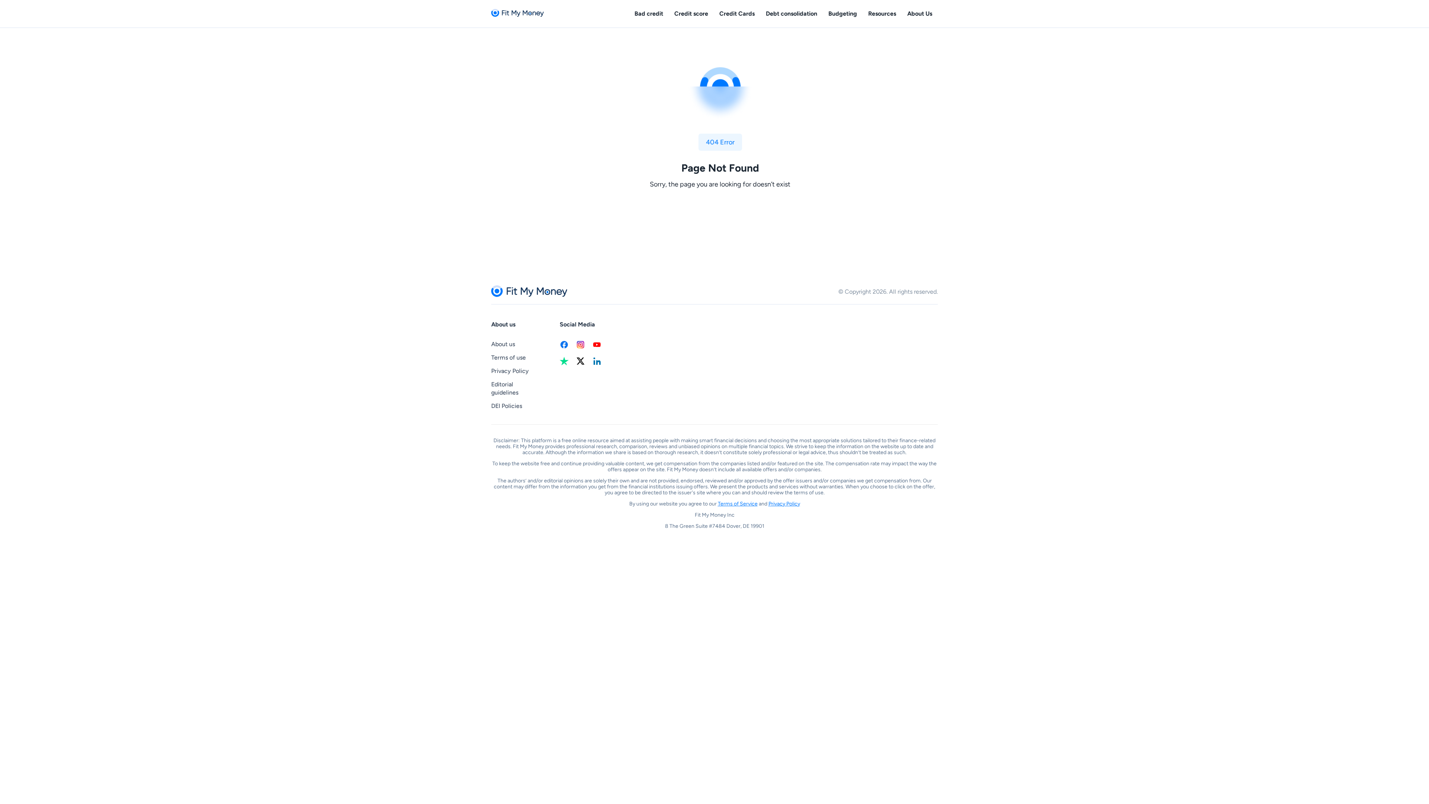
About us (503, 344)
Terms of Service (738, 504)
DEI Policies (506, 405)
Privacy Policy (510, 370)
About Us (919, 13)
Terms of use (508, 357)
